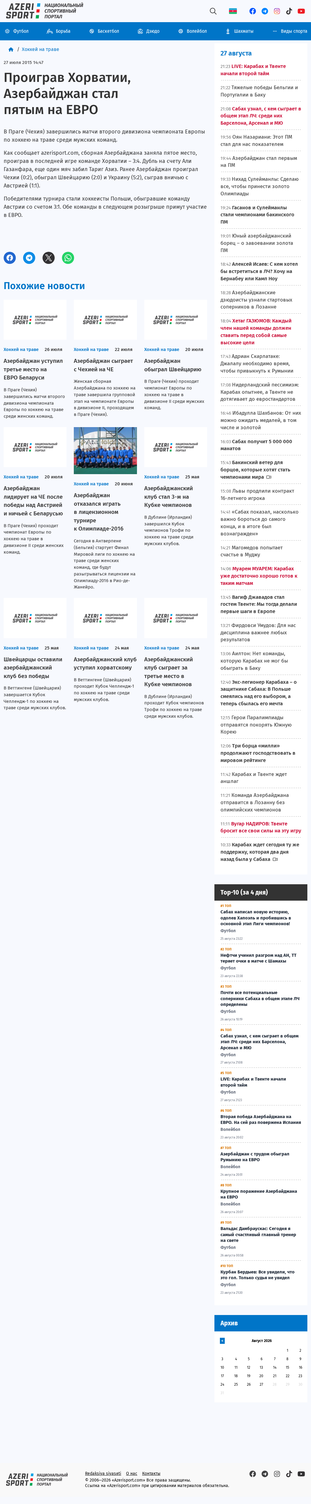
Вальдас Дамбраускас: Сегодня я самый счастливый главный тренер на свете (258, 1234)
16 (300, 1367)
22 (287, 1376)
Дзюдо (152, 31)
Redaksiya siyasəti (103, 1473)
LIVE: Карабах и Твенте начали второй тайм (253, 1082)
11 (236, 1367)
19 (248, 1376)
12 (248, 1367)
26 (249, 1384)
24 (222, 1384)
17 (222, 1376)
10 (222, 1367)
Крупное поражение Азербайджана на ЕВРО (258, 1194)
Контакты (151, 1473)
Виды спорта (294, 31)
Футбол (21, 31)
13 (261, 1367)
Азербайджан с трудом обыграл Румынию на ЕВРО (254, 1157)
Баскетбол (108, 31)
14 (274, 1367)
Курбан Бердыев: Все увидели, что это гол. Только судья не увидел (257, 1275)
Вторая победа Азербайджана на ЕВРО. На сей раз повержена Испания (260, 1119)
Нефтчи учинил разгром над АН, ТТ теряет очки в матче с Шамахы (258, 958)
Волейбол (197, 31)
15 (287, 1367)
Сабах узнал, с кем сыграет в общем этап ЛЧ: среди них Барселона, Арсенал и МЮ (259, 1042)
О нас (131, 1473)
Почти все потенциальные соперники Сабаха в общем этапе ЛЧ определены (259, 998)
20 (261, 1376)
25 (236, 1384)
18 (236, 1376)
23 (300, 1376)
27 (261, 1384)
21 (274, 1376)
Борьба (63, 31)
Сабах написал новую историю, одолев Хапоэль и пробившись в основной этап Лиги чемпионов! (255, 918)
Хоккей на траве (40, 49)
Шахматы (244, 31)
